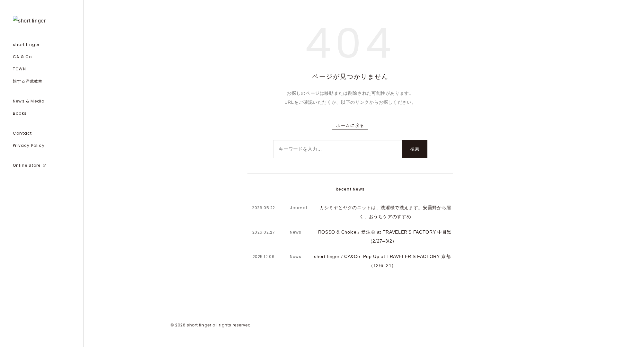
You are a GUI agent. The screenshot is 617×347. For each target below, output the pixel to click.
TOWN (19, 69)
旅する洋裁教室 (27, 81)
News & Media (29, 101)
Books (20, 113)
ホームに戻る (350, 125)
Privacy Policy (29, 145)
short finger (26, 44)
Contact (22, 133)
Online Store (33, 166)
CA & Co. (23, 56)
